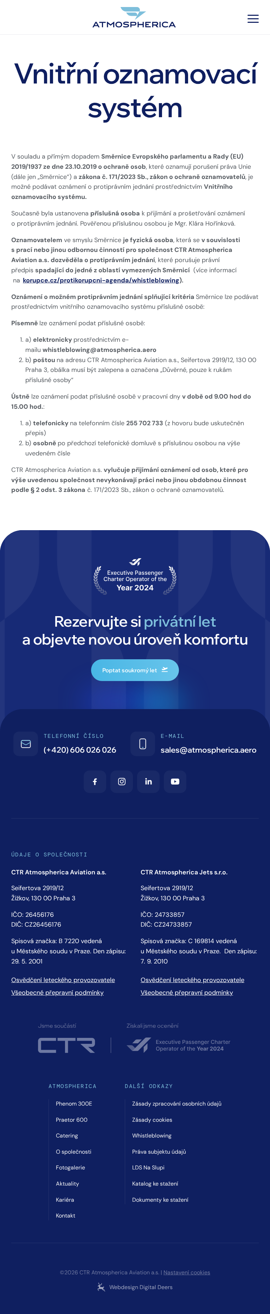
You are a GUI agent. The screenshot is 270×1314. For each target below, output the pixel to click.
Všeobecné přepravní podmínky (57, 992)
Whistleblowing (152, 1135)
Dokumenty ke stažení (160, 1199)
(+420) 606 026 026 (80, 750)
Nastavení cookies (186, 1272)
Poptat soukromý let (129, 670)
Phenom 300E (74, 1103)
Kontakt (65, 1215)
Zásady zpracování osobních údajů (176, 1103)
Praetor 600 (72, 1119)
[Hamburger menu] (253, 19)
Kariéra (65, 1199)
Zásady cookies (152, 1119)
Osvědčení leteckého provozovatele (63, 980)
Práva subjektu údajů (159, 1151)
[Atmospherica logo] (135, 18)
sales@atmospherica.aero (209, 750)
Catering (67, 1135)
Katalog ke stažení (155, 1183)
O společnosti (73, 1151)
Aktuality (67, 1183)
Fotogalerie (70, 1167)
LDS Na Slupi (148, 1167)
